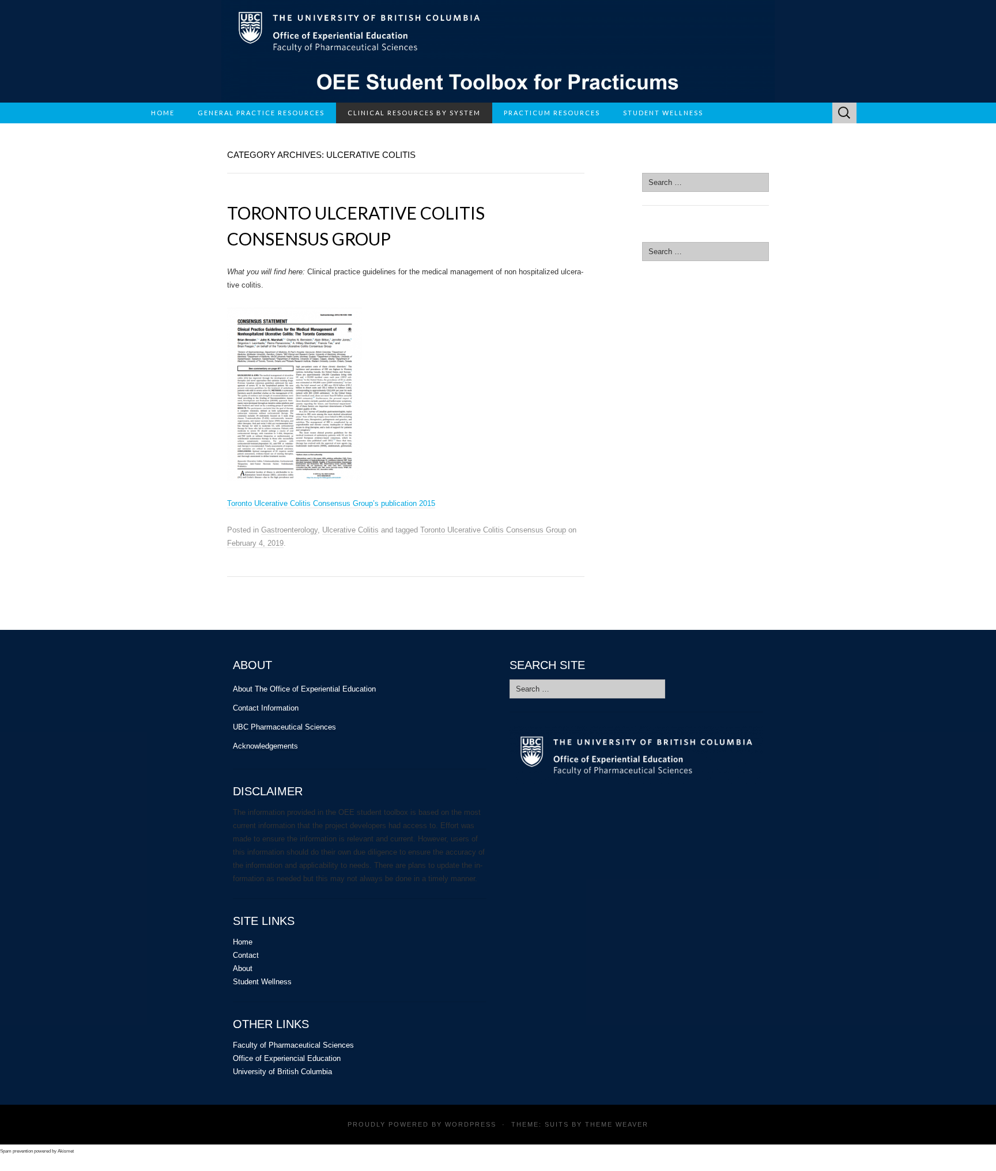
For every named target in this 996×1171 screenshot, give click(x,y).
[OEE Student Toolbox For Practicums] (498, 51)
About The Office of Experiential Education (304, 689)
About (242, 968)
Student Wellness (262, 981)
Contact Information (266, 708)
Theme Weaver (616, 1124)
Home (163, 112)
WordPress (470, 1124)
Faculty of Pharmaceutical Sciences (293, 1045)
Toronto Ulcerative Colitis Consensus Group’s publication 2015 (331, 503)
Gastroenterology (289, 530)
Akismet (66, 1151)
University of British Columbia (282, 1071)
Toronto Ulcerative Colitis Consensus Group (493, 530)
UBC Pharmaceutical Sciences (284, 727)
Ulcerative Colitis (350, 530)
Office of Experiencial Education (287, 1058)
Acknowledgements (265, 746)
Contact (246, 955)
